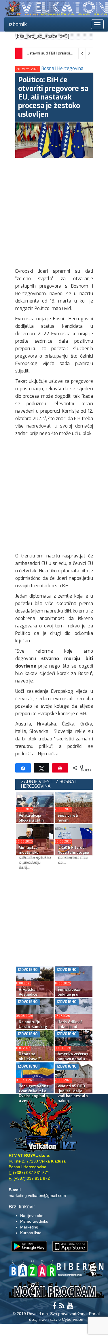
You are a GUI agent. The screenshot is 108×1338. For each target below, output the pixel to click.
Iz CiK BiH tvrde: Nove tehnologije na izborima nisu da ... (73, 855)
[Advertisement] (54, 211)
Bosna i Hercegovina (62, 68)
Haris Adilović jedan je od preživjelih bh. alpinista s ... (70, 1029)
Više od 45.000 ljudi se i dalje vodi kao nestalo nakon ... (73, 1093)
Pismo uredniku (34, 1221)
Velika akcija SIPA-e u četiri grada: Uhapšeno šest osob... (34, 822)
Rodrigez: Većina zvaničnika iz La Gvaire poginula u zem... (34, 1093)
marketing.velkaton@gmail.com (37, 1195)
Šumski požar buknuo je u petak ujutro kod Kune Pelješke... (73, 997)
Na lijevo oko (31, 1215)
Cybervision (72, 1319)
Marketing (29, 1227)
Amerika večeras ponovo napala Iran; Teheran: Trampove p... (73, 1061)
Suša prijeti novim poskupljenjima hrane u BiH (71, 822)
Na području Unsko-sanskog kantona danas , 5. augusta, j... (33, 1029)
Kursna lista (30, 1232)
